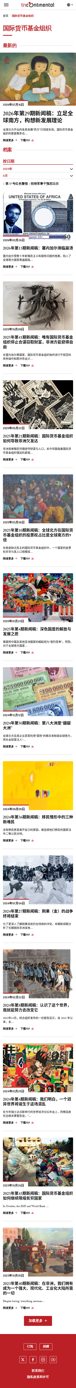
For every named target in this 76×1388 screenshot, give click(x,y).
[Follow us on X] (22, 1359)
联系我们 (38, 1370)
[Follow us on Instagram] (43, 1359)
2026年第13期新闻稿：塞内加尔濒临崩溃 (38, 249)
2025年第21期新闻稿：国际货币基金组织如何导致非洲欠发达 (38, 439)
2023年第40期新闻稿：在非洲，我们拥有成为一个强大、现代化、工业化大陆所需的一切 (38, 1289)
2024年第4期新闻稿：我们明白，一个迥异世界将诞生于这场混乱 (37, 1102)
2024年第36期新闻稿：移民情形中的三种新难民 (38, 820)
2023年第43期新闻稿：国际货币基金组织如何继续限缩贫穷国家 (38, 1197)
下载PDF (25, 140)
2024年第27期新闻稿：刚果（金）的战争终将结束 (38, 914)
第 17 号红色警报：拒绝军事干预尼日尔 (32, 183)
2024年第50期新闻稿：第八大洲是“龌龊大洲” (37, 726)
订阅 (30, 1346)
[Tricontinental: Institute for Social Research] (38, 4)
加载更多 (36, 1321)
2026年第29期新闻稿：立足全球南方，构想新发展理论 (38, 118)
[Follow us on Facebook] (32, 1359)
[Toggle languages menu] (70, 5)
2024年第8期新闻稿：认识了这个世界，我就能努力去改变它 (37, 1008)
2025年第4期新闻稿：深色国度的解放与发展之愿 (37, 632)
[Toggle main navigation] (6, 5)
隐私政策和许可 (38, 1377)
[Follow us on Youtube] (53, 1359)
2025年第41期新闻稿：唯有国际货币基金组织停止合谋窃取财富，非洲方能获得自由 (38, 343)
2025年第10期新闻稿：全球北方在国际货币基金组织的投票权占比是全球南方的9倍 (38, 536)
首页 (5, 16)
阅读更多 (8, 140)
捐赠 (46, 1346)
